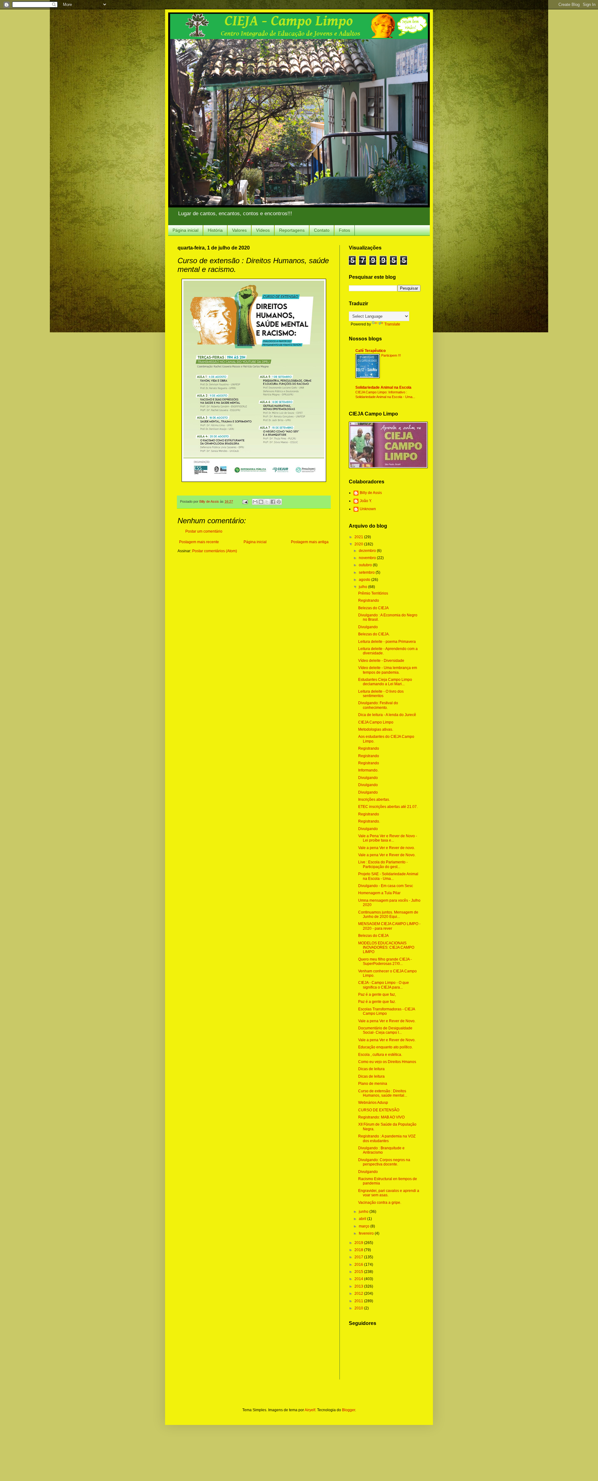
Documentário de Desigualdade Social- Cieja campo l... (385, 1030)
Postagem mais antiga (310, 542)
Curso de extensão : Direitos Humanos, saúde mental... (382, 1093)
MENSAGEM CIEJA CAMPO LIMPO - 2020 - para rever (389, 926)
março (364, 1226)
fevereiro (367, 1233)
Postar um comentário (203, 531)
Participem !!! (391, 355)
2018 (359, 1250)
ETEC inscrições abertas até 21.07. (388, 807)
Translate (392, 324)
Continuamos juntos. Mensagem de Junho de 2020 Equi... (388, 914)
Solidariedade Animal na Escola (383, 387)
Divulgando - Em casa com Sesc (385, 886)
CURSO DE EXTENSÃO (378, 1110)
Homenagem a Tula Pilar (379, 893)
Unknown (368, 509)
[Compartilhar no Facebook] (273, 502)
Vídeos (263, 230)
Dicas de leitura (371, 1069)
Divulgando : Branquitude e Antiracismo (381, 1150)
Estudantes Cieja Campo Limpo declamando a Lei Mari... (385, 681)
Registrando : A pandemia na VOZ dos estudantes (386, 1138)
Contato (322, 230)
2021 (359, 537)
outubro (366, 565)
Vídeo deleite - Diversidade (381, 660)
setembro (367, 572)
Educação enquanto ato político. (385, 1047)
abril (363, 1219)
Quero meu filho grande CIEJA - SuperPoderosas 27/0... (385, 961)
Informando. (368, 770)
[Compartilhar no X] (267, 502)
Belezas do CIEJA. (374, 634)
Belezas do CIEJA (373, 608)
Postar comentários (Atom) (214, 551)
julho (363, 587)
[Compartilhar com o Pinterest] (279, 502)
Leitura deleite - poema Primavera (387, 641)
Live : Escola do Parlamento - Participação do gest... (383, 864)
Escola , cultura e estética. (380, 1054)
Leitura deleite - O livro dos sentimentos (381, 693)
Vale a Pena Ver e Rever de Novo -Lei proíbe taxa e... (387, 838)
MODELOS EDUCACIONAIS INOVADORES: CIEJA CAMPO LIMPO (386, 947)
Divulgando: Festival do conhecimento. (378, 705)
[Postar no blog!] (261, 502)
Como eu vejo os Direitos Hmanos (387, 1062)
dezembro (368, 550)
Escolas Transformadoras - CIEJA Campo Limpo (386, 1011)
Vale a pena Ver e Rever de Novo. (386, 855)
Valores (239, 230)
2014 (359, 1279)
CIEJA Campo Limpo (375, 722)
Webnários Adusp (373, 1102)
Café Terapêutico (370, 351)
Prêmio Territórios (373, 593)
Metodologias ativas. (375, 729)
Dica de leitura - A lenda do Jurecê (387, 715)
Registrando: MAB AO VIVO (381, 1117)
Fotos (344, 230)
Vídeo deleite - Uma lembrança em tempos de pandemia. (387, 670)
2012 (359, 1293)
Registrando (368, 600)
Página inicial (185, 230)
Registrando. (369, 821)
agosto (365, 579)
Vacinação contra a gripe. (379, 1202)
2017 (359, 1257)
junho (364, 1211)
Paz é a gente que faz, (377, 994)
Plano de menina (372, 1083)
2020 (359, 544)
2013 (359, 1286)
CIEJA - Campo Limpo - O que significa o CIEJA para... (383, 984)
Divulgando (368, 627)
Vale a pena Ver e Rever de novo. (386, 848)
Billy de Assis (371, 493)
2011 (359, 1301)
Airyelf (310, 1410)
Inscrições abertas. (374, 799)
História (215, 230)
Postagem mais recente (199, 542)
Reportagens (292, 230)
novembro (368, 558)
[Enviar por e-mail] (255, 502)
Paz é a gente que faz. (377, 1001)
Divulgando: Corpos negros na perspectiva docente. (384, 1162)
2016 (359, 1264)
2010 (359, 1308)
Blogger (348, 1410)
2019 (359, 1243)
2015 (359, 1272)
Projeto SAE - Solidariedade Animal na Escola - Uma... (388, 876)
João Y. (366, 501)
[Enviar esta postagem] (245, 501)
